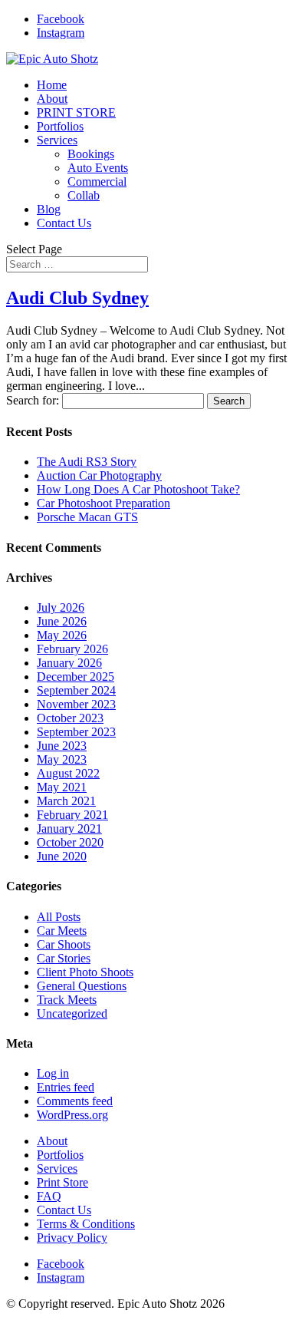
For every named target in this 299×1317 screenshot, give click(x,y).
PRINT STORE (76, 112)
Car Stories (63, 958)
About (52, 98)
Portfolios (60, 126)
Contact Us (64, 222)
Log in (53, 1073)
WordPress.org (72, 1114)
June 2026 (62, 621)
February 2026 (72, 648)
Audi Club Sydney (77, 298)
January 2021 (69, 828)
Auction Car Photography (99, 475)
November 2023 (76, 704)
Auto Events (97, 167)
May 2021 (62, 787)
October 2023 (70, 718)
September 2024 (76, 690)
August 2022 (68, 773)
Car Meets (62, 930)
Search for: (32, 400)
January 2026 (69, 662)
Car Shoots (63, 944)
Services (57, 140)
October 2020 (70, 842)
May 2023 (62, 759)
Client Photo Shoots (85, 972)
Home (52, 84)
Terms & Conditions (86, 1223)
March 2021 (66, 800)
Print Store (62, 1182)
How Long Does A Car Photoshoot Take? (138, 489)
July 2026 (60, 607)
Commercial (97, 181)
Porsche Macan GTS (87, 516)
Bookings (90, 153)
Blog (49, 209)
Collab (83, 195)
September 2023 (76, 731)
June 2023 (62, 745)
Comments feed (75, 1100)
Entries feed (65, 1087)
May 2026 (62, 635)
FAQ (49, 1196)
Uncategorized (72, 1013)
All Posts (58, 916)
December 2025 (75, 676)
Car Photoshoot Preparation (103, 503)
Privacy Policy (72, 1237)
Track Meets (67, 999)
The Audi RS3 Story (86, 461)
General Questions (82, 985)
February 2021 (72, 814)
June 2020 (62, 856)
